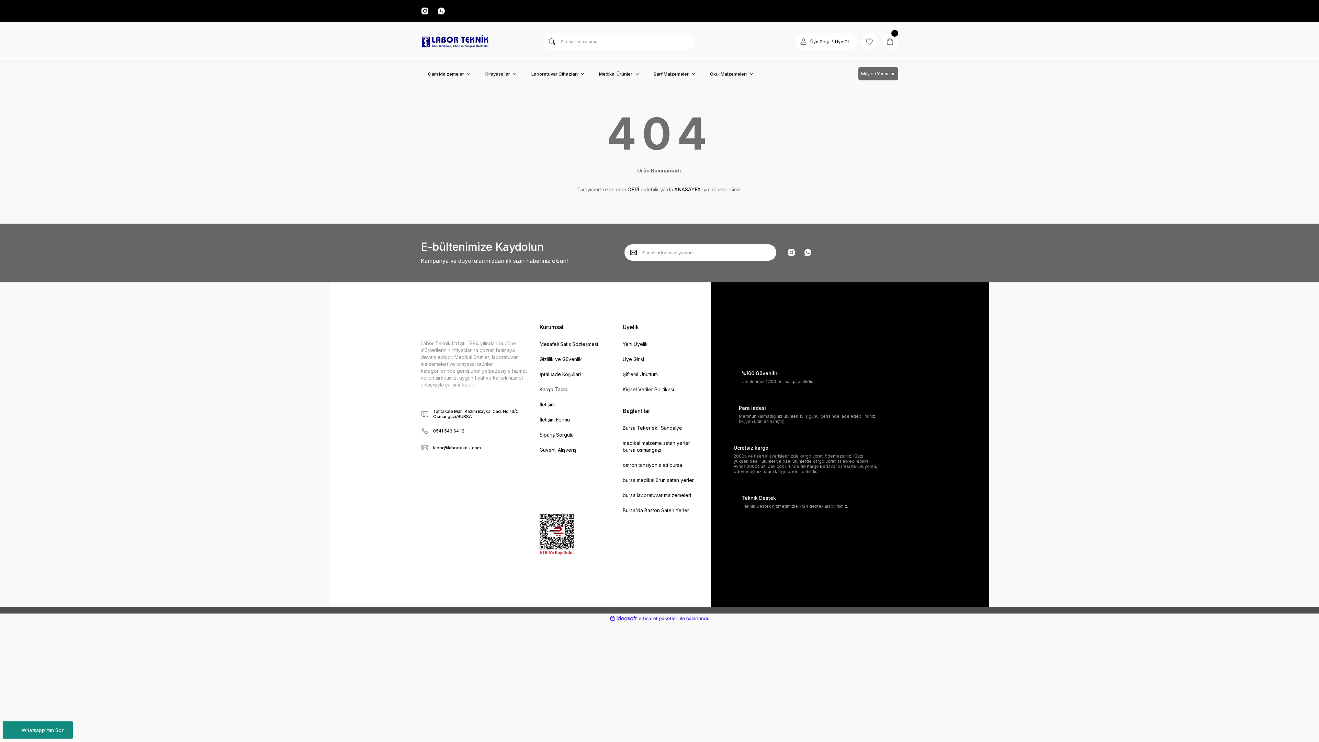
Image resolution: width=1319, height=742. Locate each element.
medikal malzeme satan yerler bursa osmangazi (656, 446)
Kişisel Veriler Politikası (648, 389)
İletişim (547, 404)
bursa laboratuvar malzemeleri (657, 495)
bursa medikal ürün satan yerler (658, 480)
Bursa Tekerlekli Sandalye (652, 428)
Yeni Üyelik (635, 344)
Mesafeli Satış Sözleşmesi (569, 344)
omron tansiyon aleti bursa (652, 465)
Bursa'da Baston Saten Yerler (656, 510)
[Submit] (633, 252)
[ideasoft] (623, 618)
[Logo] (455, 41)
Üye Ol (842, 41)
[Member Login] (803, 41)
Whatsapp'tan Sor (42, 730)
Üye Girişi (820, 41)
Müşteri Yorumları (878, 73)
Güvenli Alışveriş (558, 450)
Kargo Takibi (554, 389)
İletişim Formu (555, 420)
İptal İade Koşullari (560, 374)
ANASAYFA (687, 189)
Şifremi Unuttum (640, 374)
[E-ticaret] (659, 619)
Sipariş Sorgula (557, 435)
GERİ (633, 189)
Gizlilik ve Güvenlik (561, 359)
